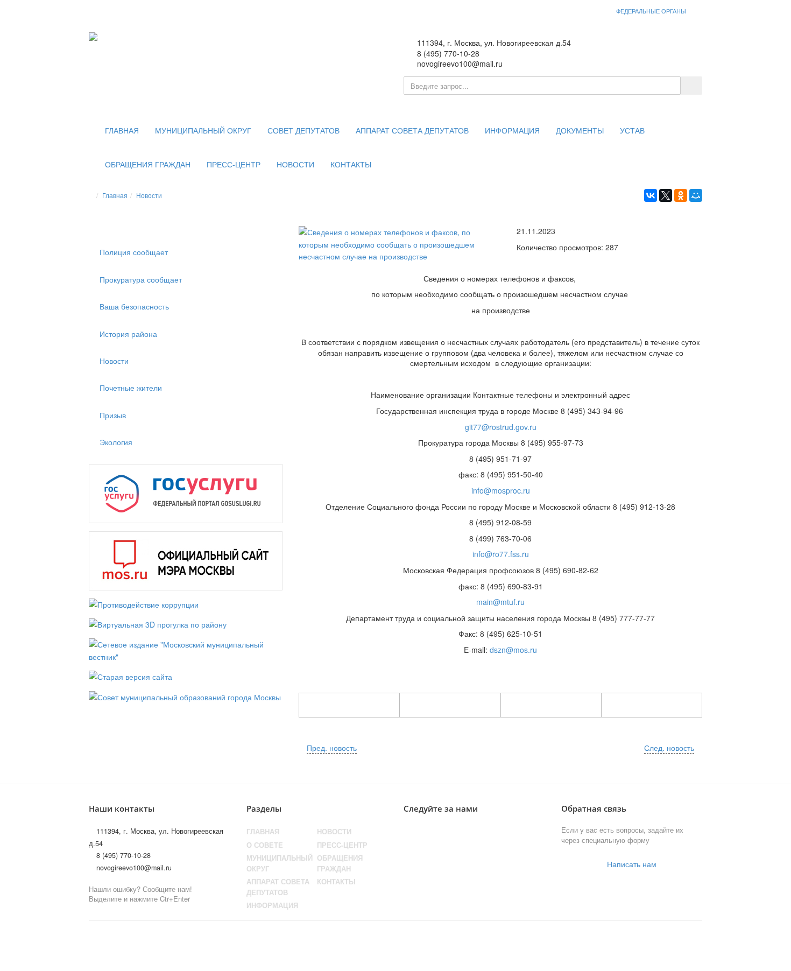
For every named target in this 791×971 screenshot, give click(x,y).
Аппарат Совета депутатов (277, 887)
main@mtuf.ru (500, 601)
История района (128, 333)
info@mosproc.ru (500, 490)
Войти (680, 49)
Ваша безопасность (134, 306)
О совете (264, 845)
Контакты (350, 164)
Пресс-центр (233, 164)
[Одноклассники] (680, 195)
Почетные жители (131, 387)
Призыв (113, 415)
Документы (580, 130)
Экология (116, 442)
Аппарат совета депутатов (412, 130)
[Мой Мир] (695, 195)
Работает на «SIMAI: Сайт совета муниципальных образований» (589, 941)
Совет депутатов (303, 130)
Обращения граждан (147, 164)
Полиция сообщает (134, 252)
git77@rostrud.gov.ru (500, 426)
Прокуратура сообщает (141, 279)
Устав (632, 130)
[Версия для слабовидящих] (646, 49)
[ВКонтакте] (650, 195)
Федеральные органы (651, 10)
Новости (295, 164)
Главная (122, 130)
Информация (512, 130)
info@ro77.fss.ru (500, 553)
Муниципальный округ (203, 130)
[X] (665, 195)
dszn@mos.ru (513, 649)
